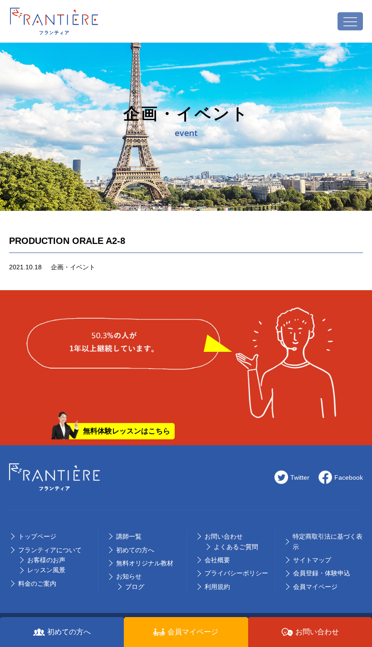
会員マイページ (315, 586)
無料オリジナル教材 (144, 563)
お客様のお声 (46, 560)
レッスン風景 (46, 570)
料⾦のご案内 (37, 583)
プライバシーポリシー (236, 573)
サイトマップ (312, 560)
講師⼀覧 (129, 536)
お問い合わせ (224, 536)
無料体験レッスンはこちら (126, 431)
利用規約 (217, 586)
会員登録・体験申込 (321, 573)
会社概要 (217, 560)
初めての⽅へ (135, 550)
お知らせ (129, 576)
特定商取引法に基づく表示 (327, 541)
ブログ (134, 586)
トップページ (37, 536)
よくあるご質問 (236, 546)
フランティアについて (50, 550)
